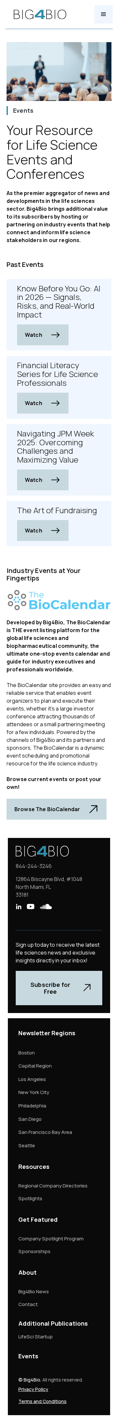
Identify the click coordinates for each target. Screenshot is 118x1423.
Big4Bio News (33, 1291)
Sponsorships (34, 1251)
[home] (38, 14)
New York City (33, 1092)
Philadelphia (32, 1105)
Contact (28, 1304)
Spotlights (30, 1198)
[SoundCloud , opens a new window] (46, 906)
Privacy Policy (33, 1389)
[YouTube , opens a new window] (30, 906)
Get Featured (38, 1219)
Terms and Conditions (42, 1401)
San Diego (30, 1119)
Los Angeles (32, 1079)
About (27, 1272)
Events (28, 1356)
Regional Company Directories (53, 1185)
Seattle (26, 1145)
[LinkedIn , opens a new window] (18, 906)
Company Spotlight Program (51, 1238)
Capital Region (35, 1065)
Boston (26, 1052)
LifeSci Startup (35, 1336)
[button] (103, 14)
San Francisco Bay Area (45, 1132)
